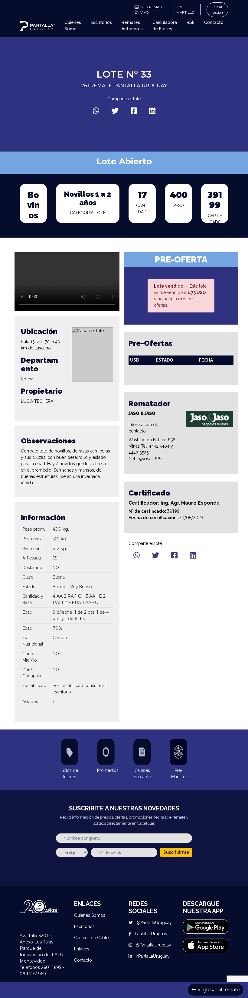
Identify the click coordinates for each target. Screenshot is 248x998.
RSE (190, 22)
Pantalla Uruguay (151, 933)
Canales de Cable (91, 937)
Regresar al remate (218, 990)
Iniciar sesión (217, 10)
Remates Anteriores (132, 25)
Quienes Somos (72, 25)
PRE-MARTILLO (185, 10)
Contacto (214, 22)
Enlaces (81, 948)
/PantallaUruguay (152, 956)
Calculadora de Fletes (164, 25)
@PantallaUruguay (153, 922)
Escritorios (101, 22)
